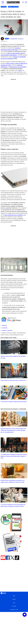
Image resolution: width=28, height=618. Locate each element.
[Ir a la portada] (13, 2)
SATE (20, 70)
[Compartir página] (26, 2)
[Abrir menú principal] (3, 2)
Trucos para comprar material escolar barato (14, 401)
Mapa (14, 595)
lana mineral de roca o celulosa (14, 215)
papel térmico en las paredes (17, 67)
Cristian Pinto (14, 38)
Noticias (4, 325)
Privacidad (14, 606)
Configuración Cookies (14, 609)
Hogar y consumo (13, 6)
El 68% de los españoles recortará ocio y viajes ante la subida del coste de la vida (13, 481)
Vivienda (3, 6)
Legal (14, 602)
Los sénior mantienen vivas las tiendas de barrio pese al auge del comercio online (13, 505)
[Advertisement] (14, 95)
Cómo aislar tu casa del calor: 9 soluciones (13, 380)
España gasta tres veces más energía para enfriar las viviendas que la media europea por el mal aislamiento (13, 430)
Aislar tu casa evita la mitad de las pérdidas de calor (13, 357)
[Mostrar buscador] (23, 2)
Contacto (14, 599)
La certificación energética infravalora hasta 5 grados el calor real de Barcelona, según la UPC (14, 456)
